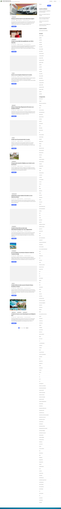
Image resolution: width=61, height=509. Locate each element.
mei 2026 (40, 42)
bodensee (40, 154)
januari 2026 (41, 51)
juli (39, 273)
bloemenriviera (41, 152)
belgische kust (14, 312)
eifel (39, 213)
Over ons (50, 1)
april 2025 (40, 71)
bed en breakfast (41, 134)
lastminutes (40, 307)
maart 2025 (40, 73)
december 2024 (41, 80)
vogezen (40, 464)
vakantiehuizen (19, 312)
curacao (40, 181)
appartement (41, 114)
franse (40, 217)
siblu (39, 358)
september (40, 356)
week (40, 468)
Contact (55, 1)
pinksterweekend (41, 334)
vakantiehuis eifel (41, 410)
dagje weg (40, 190)
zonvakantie (41, 497)
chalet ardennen (41, 172)
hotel (40, 253)
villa (39, 450)
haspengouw (41, 244)
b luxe (40, 125)
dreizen (40, 199)
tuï (39, 376)
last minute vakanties (42, 300)
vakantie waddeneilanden (42, 401)
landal (40, 291)
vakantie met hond (41, 394)
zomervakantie (41, 493)
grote (40, 235)
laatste (40, 289)
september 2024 (41, 87)
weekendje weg (41, 477)
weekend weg (41, 473)
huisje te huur (41, 269)
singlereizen (41, 363)
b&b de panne (41, 130)
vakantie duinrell (41, 390)
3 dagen (40, 105)
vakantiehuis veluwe (42, 419)
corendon (13, 73)
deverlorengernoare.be (7, 0)
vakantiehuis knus (41, 412)
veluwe (40, 446)
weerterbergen (41, 484)
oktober (40, 325)
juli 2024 (40, 91)
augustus (40, 121)
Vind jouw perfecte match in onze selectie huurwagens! (22, 18)
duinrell (40, 204)
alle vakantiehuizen (41, 112)
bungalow (40, 163)
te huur (40, 372)
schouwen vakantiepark (42, 354)
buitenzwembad (41, 161)
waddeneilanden (41, 466)
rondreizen (40, 345)
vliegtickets (40, 457)
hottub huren (41, 255)
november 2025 (41, 55)
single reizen (41, 361)
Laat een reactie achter (26, 20)
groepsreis (40, 228)
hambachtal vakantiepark (42, 242)
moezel (40, 316)
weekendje (40, 475)
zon (39, 495)
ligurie (40, 311)
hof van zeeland (41, 246)
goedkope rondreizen (42, 224)
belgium (40, 143)
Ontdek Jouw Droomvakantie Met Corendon (20, 139)
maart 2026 (40, 46)
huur (39, 271)
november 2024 (41, 82)
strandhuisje (41, 367)
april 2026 (40, 44)
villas (39, 455)
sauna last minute (41, 352)
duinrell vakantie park (42, 206)
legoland (40, 309)
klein (39, 284)
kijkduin (40, 280)
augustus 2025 (41, 62)
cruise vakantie (41, 179)
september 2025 (41, 60)
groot (40, 233)
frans (40, 215)
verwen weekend (41, 448)
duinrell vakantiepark (42, 208)
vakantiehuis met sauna (42, 417)
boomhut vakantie (41, 159)
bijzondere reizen (41, 148)
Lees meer (13, 26)
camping (40, 168)
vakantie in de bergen (42, 392)
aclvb (40, 107)
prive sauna (40, 338)
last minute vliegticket (42, 302)
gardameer (40, 219)
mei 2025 (40, 69)
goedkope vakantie (41, 226)
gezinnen (40, 222)
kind (39, 282)
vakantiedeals (41, 403)
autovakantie (41, 123)
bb (39, 132)
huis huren (40, 260)
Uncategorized (14, 39)
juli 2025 (40, 64)
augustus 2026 (41, 35)
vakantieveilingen (41, 437)
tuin (39, 381)
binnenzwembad (41, 150)
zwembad (40, 502)
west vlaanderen (41, 486)
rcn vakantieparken (41, 343)
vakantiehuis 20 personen (42, 408)
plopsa (40, 336)
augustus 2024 (41, 89)
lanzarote (13, 283)
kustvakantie (41, 287)
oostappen (40, 327)
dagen (40, 188)
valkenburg (40, 441)
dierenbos (40, 195)
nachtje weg (41, 320)
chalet (40, 170)
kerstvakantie (41, 278)
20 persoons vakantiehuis (42, 103)
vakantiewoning (41, 439)
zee (39, 491)
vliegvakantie (13, 105)
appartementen (41, 116)
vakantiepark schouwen (42, 432)
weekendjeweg (41, 482)
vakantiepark (41, 423)
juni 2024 (40, 93)
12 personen (41, 98)
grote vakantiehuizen (42, 237)
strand (40, 365)
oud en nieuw (41, 329)
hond (40, 251)
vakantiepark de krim (42, 426)
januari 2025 (41, 78)
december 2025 (41, 53)
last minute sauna (41, 298)
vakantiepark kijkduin (42, 430)
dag (39, 186)
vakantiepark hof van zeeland (43, 428)
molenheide (40, 318)
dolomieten (40, 197)
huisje (40, 262)
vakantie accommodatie (42, 385)
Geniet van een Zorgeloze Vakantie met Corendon (21, 74)
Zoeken (40, 4)
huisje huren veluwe (42, 264)
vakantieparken (25, 312)
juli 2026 (40, 37)
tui (39, 374)
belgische (40, 139)
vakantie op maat (41, 399)
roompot (40, 347)
